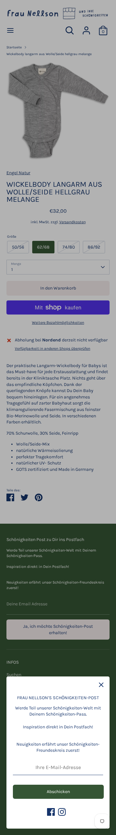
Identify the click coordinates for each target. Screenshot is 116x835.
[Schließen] (101, 685)
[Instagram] (62, 812)
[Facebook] (51, 812)
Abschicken (58, 791)
